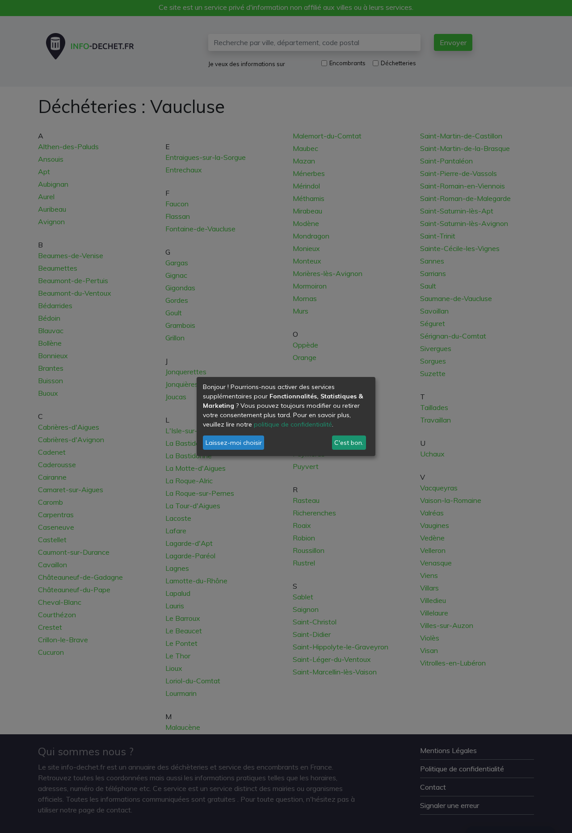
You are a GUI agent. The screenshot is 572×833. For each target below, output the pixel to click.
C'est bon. (348, 443)
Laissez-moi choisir (234, 443)
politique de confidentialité (293, 424)
